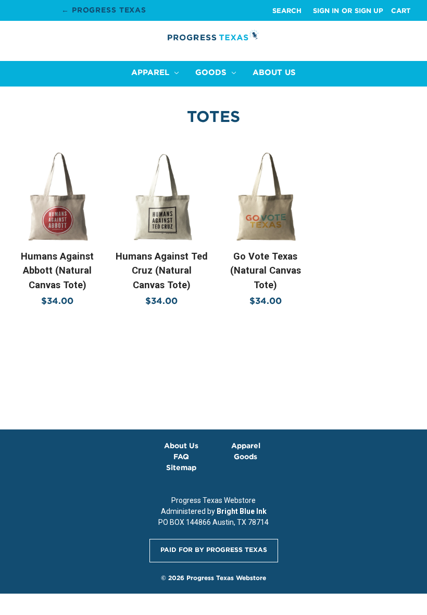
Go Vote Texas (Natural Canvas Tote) (265, 270)
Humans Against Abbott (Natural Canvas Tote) (57, 270)
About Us (274, 72)
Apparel (151, 72)
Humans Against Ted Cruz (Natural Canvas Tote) (162, 270)
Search (287, 11)
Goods (212, 72)
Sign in (326, 11)
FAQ (181, 456)
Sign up (369, 11)
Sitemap (181, 467)
